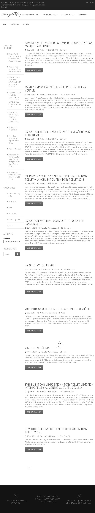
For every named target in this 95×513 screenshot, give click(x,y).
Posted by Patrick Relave (48, 436)
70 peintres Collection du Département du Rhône (57, 309)
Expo (72, 392)
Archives (6, 238)
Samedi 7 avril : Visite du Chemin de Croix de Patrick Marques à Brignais (58, 44)
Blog (4, 24)
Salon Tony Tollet (50, 15)
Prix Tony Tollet (67, 15)
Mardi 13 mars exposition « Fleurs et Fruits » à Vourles (55, 89)
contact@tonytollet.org (50, 496)
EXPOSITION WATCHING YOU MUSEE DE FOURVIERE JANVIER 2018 (54, 222)
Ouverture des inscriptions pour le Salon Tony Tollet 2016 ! (56, 430)
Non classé (66, 94)
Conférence (66, 392)
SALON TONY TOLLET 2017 (40, 265)
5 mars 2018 (31, 50)
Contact (26, 24)
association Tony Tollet (31, 15)
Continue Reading (33, 70)
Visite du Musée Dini (37, 348)
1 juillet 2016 (31, 392)
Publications (14, 24)
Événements (82, 15)
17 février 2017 (32, 352)
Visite (64, 50)
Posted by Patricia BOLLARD (48, 50)
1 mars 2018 (31, 183)
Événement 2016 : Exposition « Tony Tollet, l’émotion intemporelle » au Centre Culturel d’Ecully (59, 386)
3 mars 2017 (31, 313)
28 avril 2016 (31, 436)
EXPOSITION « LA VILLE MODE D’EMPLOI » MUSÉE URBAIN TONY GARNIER (57, 133)
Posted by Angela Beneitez (48, 313)
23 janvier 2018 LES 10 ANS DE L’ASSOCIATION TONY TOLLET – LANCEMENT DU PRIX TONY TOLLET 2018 (56, 178)
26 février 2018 (32, 228)
